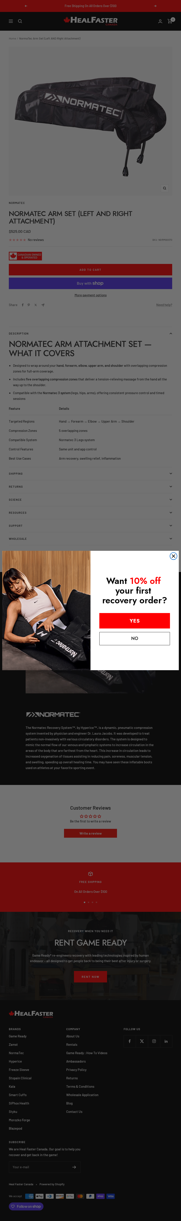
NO (134, 638)
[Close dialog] (173, 556)
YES (135, 621)
